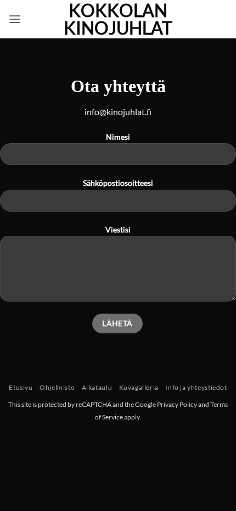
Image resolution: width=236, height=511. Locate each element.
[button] (14, 18)
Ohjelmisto (57, 387)
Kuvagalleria (139, 387)
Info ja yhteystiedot (196, 387)
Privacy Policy (177, 404)
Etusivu (20, 387)
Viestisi (118, 229)
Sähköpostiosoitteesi (118, 183)
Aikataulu (97, 387)
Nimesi (118, 136)
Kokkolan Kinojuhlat (118, 19)
